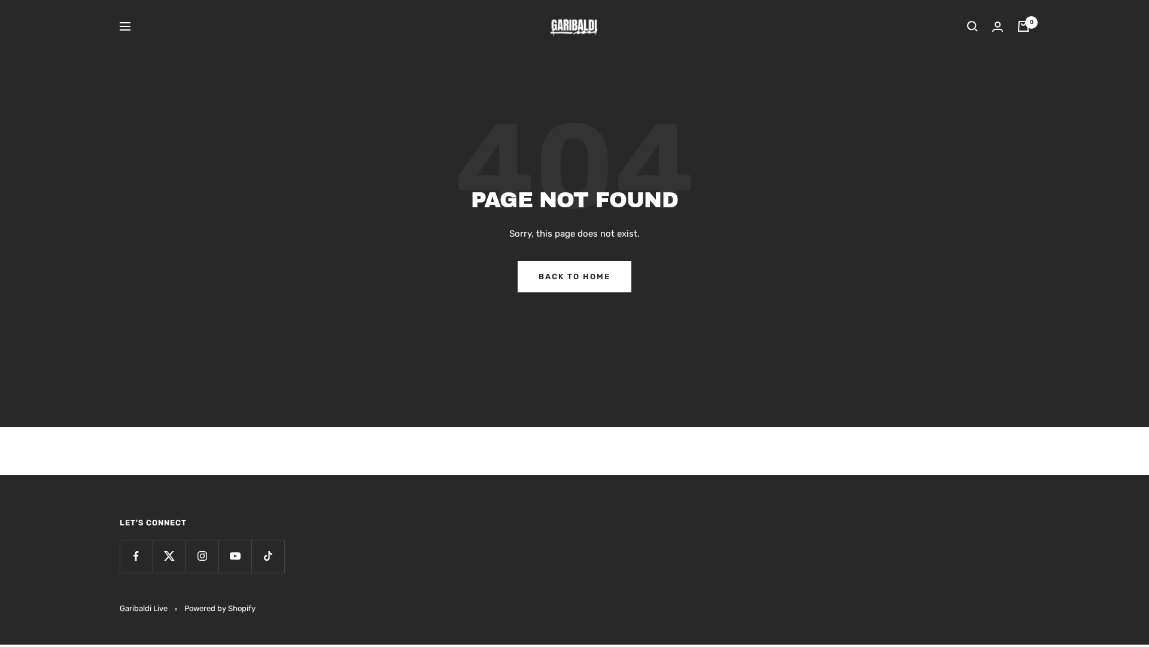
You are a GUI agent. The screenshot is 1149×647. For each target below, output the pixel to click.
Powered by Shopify (220, 608)
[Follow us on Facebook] (136, 556)
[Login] (997, 27)
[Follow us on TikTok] (267, 556)
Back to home (574, 276)
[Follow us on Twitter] (169, 556)
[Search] (972, 26)
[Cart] (1023, 26)
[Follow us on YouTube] (234, 556)
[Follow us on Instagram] (202, 556)
